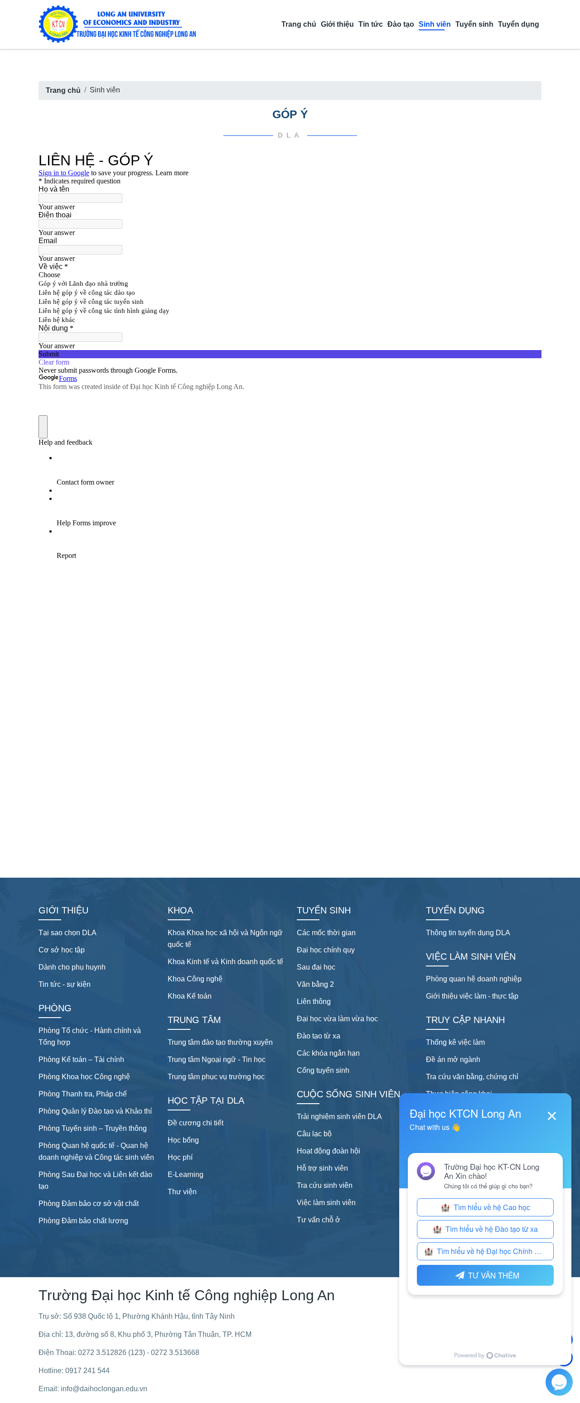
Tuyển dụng (518, 24)
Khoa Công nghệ (195, 979)
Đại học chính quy (326, 950)
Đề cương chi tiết (195, 1123)
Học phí (180, 1157)
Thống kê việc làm (455, 1042)
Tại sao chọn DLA (68, 933)
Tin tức (370, 24)
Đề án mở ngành (453, 1059)
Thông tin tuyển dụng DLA (468, 933)
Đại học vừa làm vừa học (337, 1019)
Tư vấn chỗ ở (318, 1220)
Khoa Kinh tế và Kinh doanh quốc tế (225, 962)
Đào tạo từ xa (318, 1036)
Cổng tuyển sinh (323, 1070)
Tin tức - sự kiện (65, 984)
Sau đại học (316, 967)
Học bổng (183, 1140)
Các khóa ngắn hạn (328, 1053)
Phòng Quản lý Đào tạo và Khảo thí (95, 1111)
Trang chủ (298, 24)
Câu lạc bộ (314, 1134)
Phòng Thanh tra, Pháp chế (83, 1094)
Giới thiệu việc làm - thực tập (472, 996)
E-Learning (185, 1174)
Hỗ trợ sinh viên (322, 1168)
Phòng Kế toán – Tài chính (81, 1059)
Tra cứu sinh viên (325, 1185)
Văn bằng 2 (315, 984)
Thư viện (182, 1192)
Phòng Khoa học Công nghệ (84, 1077)
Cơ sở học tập (62, 950)
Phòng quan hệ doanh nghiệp (474, 979)
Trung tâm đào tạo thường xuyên (220, 1042)
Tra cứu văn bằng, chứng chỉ (472, 1077)
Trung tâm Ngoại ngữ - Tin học (217, 1059)
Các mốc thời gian (326, 933)
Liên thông (314, 1001)
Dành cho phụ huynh (72, 967)
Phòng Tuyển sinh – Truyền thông (93, 1128)
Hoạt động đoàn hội (328, 1151)
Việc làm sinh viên (326, 1202)
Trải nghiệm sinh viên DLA (339, 1116)
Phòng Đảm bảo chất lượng (83, 1221)
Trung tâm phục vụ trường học (216, 1077)
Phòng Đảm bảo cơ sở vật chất (89, 1203)
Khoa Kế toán (190, 996)
